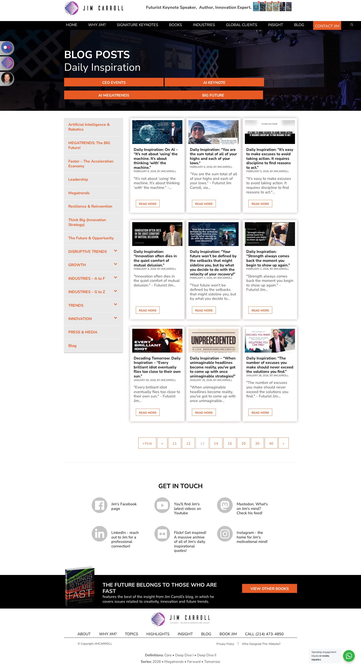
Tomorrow (212, 661)
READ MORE (147, 204)
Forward (194, 661)
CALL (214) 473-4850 (264, 633)
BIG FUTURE (213, 95)
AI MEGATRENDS (113, 95)
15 (230, 443)
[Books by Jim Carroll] (272, 7)
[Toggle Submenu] (115, 251)
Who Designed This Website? (261, 644)
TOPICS (131, 633)
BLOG (206, 633)
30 (257, 443)
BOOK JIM (228, 633)
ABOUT (84, 633)
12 (188, 443)
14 (216, 443)
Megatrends (174, 661)
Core (168, 655)
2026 (157, 661)
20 (244, 443)
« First (147, 443)
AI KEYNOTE (214, 82)
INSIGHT (185, 633)
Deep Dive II (206, 655)
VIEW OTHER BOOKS (269, 588)
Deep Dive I (184, 655)
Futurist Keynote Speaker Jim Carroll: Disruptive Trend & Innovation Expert (94, 8)
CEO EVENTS (114, 82)
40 (271, 443)
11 (175, 443)
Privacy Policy (225, 644)
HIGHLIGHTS (157, 633)
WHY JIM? (108, 633)
